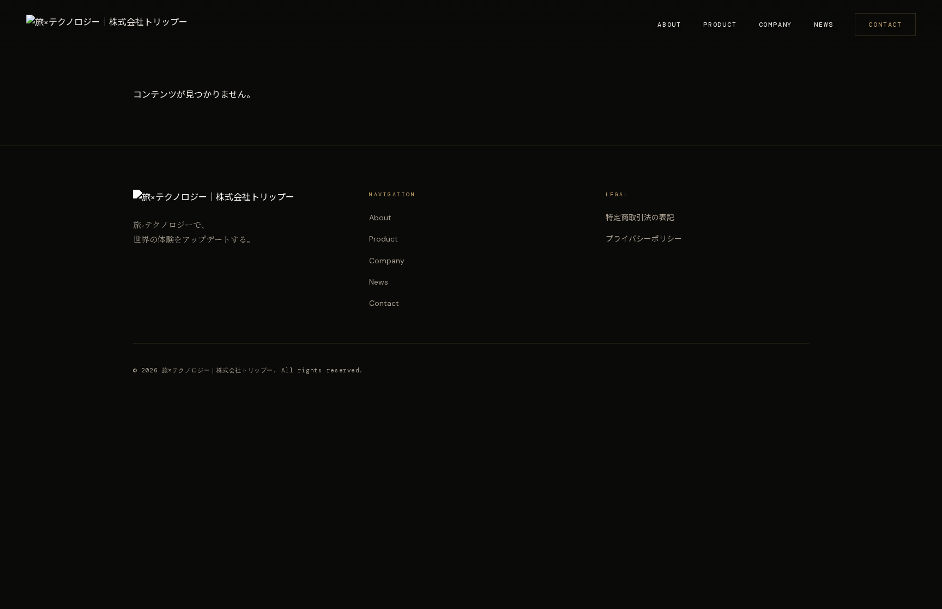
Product (720, 24)
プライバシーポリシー (644, 239)
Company (776, 24)
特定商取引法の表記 (640, 217)
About (669, 24)
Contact (885, 24)
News (823, 24)
